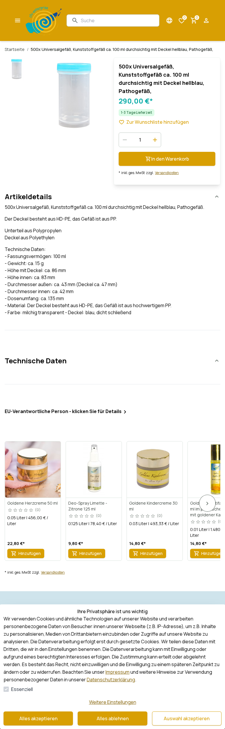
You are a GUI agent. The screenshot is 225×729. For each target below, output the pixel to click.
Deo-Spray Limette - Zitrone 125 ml (87, 506)
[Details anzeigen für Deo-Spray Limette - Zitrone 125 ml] (94, 469)
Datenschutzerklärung (111, 679)
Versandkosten (167, 173)
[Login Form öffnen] (206, 20)
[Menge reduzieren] (125, 140)
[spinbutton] (140, 140)
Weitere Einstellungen (112, 702)
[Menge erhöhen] (155, 140)
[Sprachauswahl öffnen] (169, 20)
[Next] (207, 503)
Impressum (117, 672)
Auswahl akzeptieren (186, 718)
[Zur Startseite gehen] (44, 20)
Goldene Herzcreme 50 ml (32, 503)
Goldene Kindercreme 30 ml (153, 506)
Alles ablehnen (113, 718)
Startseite (15, 49)
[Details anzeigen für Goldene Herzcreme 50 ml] (33, 469)
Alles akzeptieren (38, 718)
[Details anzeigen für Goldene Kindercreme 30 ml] (155, 469)
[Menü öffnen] (17, 20)
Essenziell (22, 689)
